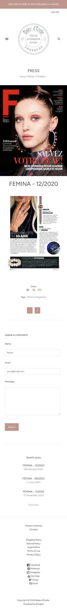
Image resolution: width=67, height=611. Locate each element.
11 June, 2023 (33, 482)
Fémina (30, 297)
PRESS (30, 76)
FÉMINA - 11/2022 (33, 491)
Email (7, 362)
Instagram (34, 572)
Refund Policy (33, 543)
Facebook (35, 565)
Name (8, 343)
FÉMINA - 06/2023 (33, 478)
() (55, 12)
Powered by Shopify (33, 604)
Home (22, 76)
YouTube (35, 576)
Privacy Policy (33, 554)
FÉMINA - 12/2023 (33, 465)
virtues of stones (33, 525)
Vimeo (34, 579)
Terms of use (33, 551)
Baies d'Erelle (42, 600)
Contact (33, 529)
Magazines (40, 297)
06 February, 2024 (33, 469)
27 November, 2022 (33, 495)
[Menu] (7, 38)
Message (9, 381)
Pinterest (35, 568)
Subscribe (33, 504)
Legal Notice (33, 547)
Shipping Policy (33, 539)
